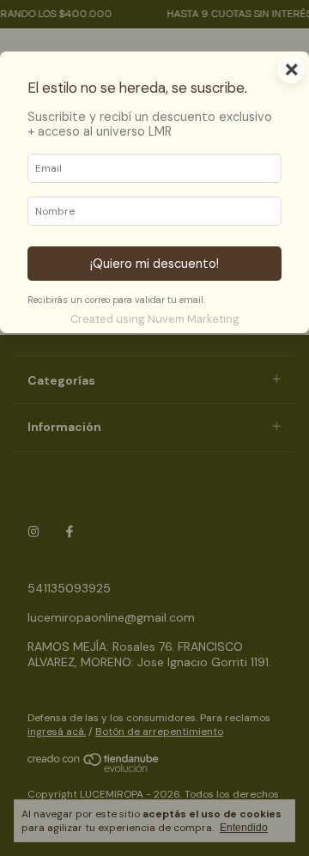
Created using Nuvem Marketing (154, 319)
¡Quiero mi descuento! (154, 263)
